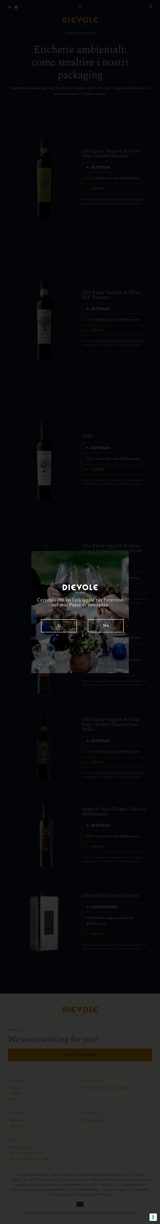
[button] (59, 626)
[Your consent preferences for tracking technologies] (153, 1217)
